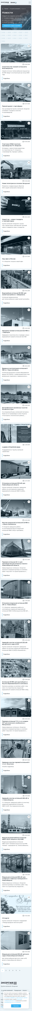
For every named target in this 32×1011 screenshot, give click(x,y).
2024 (15, 32)
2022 (26, 32)
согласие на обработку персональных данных (15, 997)
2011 (3, 41)
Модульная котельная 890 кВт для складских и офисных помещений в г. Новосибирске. (15, 878)
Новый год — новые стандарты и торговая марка (12, 220)
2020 (9, 35)
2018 (20, 35)
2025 (9, 32)
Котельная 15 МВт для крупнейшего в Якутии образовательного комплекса (15, 682)
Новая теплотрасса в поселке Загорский (16, 183)
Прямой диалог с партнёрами (12, 106)
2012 (26, 38)
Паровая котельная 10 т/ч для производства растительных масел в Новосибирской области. (14, 563)
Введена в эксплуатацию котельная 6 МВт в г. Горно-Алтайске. (14, 369)
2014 (14, 38)
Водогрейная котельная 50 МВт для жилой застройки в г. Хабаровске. (14, 293)
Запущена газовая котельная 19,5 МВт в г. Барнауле (15, 331)
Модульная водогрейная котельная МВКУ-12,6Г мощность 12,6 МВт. (14, 838)
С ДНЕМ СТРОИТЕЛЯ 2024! (11, 447)
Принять (16, 1006)
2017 (26, 35)
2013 (20, 38)
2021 (3, 35)
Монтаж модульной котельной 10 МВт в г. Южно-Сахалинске (15, 523)
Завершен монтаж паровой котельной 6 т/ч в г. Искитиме (15, 763)
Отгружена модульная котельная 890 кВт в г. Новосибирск (15, 603)
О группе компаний (7, 990)
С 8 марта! (5, 918)
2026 (3, 32)
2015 (9, 38)
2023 (20, 32)
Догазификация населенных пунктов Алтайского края (14, 408)
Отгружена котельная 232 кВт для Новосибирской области (13, 484)
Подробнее (6, 78)
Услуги (25, 990)
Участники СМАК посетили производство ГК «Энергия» (11, 144)
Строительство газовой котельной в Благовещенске (14, 67)
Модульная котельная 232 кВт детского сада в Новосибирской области (15, 955)
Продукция (17, 990)
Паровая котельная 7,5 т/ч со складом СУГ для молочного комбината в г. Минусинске (15, 722)
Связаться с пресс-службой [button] (12, 25)
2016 (3, 38)
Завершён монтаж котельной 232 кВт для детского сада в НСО (14, 643)
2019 (14, 35)
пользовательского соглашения (12, 1002)
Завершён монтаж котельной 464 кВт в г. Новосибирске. (15, 799)
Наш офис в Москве (8, 259)
